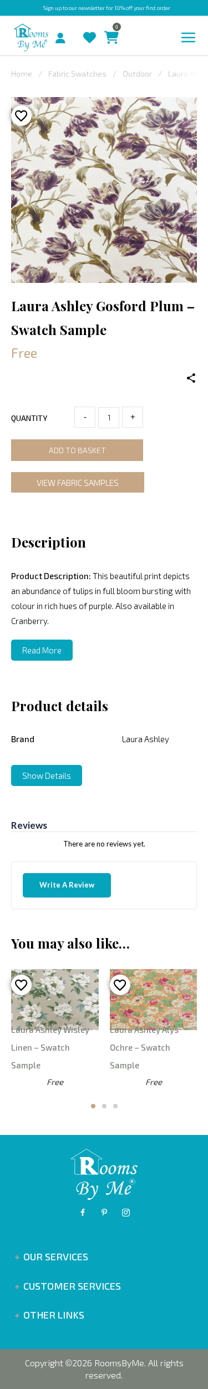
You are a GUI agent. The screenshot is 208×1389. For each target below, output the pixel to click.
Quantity (29, 418)
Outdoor (137, 73)
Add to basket (77, 450)
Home (21, 73)
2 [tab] (104, 1106)
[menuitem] (51, 36)
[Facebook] (83, 1212)
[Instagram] (126, 1212)
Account (64, 35)
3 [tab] (115, 1106)
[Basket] (109, 26)
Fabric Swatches (77, 73)
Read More (42, 650)
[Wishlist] (87, 26)
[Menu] (188, 38)
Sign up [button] (52, 7)
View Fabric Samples (78, 483)
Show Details (46, 775)
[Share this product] (191, 378)
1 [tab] (93, 1106)
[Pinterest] (104, 1212)
